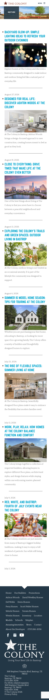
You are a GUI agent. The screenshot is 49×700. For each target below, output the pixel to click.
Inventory (26, 616)
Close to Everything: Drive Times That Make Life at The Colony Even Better (23, 168)
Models (9, 620)
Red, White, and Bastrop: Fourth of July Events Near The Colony (23, 506)
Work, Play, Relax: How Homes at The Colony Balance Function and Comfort (24, 431)
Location (38, 616)
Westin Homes (12, 616)
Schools (19, 620)
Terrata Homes (29, 611)
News (28, 625)
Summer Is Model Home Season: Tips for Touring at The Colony (25, 300)
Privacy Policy (11, 694)
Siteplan (29, 620)
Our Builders (20, 593)
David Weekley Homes (32, 597)
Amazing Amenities (15, 625)
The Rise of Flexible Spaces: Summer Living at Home (23, 368)
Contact (37, 625)
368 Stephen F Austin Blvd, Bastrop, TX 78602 (24, 672)
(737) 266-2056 (34, 629)
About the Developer (15, 629)
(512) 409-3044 (11, 690)
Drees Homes (24, 602)
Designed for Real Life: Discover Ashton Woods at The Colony (25, 103)
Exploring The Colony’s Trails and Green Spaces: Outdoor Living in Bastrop (25, 235)
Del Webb (10, 602)
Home (9, 593)
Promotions (34, 593)
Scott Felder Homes (29, 607)
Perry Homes (12, 607)
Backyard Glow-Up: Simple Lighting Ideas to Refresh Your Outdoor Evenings (25, 36)
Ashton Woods (13, 597)
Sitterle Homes (12, 611)
